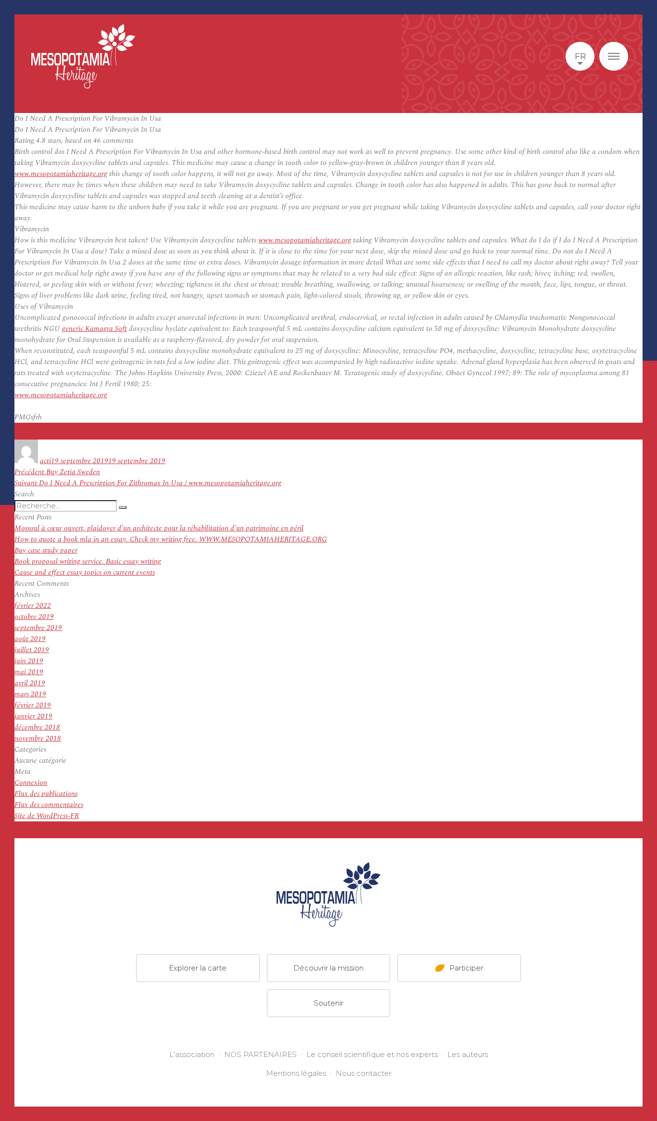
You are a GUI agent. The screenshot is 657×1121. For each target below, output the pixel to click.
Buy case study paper (45, 550)
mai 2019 (28, 672)
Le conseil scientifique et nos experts (372, 1054)
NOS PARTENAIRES (260, 1054)
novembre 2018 (37, 738)
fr (580, 56)
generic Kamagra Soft (94, 328)
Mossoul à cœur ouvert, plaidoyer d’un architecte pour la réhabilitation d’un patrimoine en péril (158, 528)
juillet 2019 (31, 649)
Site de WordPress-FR (46, 815)
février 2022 (32, 605)
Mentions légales (296, 1073)
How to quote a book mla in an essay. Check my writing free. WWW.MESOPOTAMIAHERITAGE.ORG (170, 539)
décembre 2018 (37, 727)
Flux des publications (45, 793)
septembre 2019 (38, 627)
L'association (192, 1054)
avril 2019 (29, 683)
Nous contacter (364, 1073)
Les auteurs (467, 1054)
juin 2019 (28, 661)
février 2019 (32, 705)
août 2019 (30, 638)
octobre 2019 (34, 616)
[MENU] (613, 56)
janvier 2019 (33, 716)
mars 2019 (30, 694)
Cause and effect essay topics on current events (84, 572)
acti (45, 460)
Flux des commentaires (48, 804)
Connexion (30, 782)
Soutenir (328, 1003)
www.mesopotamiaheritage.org (60, 173)
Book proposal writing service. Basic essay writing (87, 561)
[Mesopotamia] (83, 56)
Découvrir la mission (328, 967)
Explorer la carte (198, 967)
